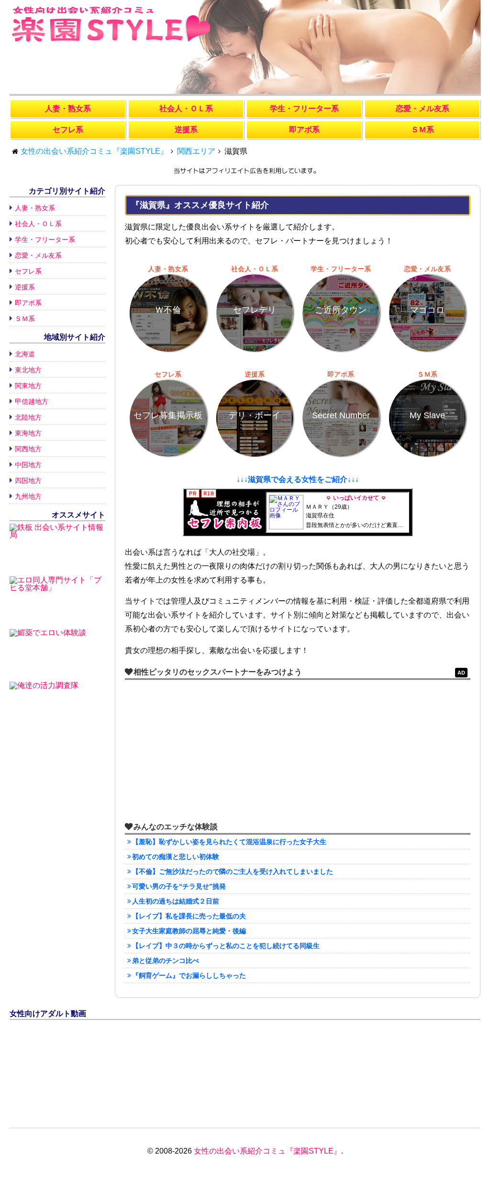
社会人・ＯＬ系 (38, 224)
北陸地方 (28, 417)
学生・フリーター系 (45, 239)
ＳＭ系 (25, 318)
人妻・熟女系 (35, 208)
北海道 (25, 354)
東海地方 (28, 433)
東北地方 (28, 370)
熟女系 (68, 108)
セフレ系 (28, 271)
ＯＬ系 (186, 108)
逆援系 (25, 287)
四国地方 (28, 480)
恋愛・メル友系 (38, 255)
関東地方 (28, 385)
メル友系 (422, 108)
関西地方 (28, 449)
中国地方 (28, 465)
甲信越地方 (31, 401)
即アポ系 (28, 303)
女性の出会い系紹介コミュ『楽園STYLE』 (267, 1151)
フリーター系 (304, 108)
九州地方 (28, 496)
